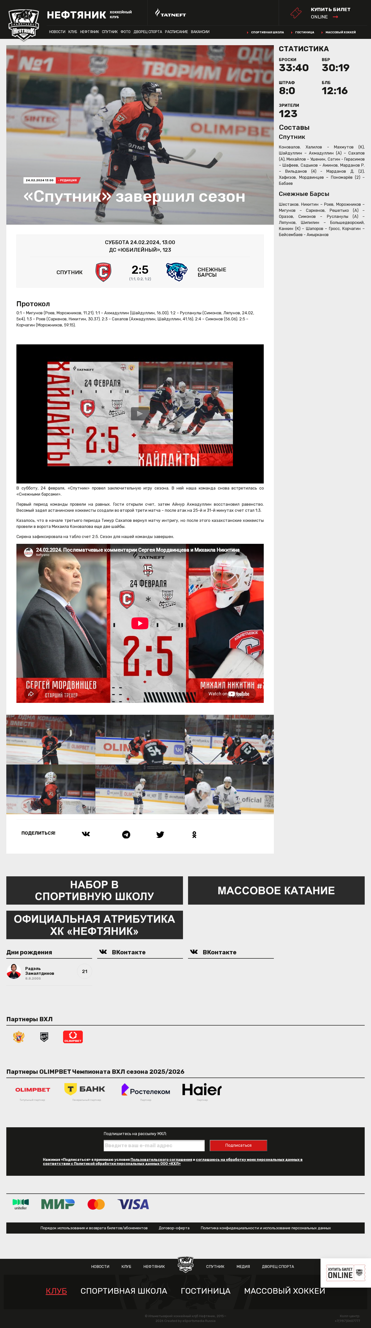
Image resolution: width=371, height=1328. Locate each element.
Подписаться (238, 1145)
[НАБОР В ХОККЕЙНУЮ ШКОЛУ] (94, 890)
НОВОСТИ (57, 32)
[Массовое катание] (276, 890)
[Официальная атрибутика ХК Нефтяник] (94, 924)
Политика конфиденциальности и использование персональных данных (266, 1228)
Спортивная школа (267, 32)
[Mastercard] (96, 1204)
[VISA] (133, 1204)
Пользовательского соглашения (161, 1160)
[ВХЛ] (44, 1036)
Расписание (176, 32)
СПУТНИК (110, 32)
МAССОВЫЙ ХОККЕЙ (284, 1291)
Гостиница (304, 32)
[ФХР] (19, 1036)
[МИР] (58, 1204)
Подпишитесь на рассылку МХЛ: (135, 1133)
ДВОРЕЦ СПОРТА (148, 32)
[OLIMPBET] (73, 1036)
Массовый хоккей (341, 32)
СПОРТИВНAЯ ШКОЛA (124, 1291)
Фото (125, 32)
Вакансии (200, 32)
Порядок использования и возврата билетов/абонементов (94, 1228)
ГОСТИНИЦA (205, 1291)
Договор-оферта (174, 1228)
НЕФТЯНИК (89, 32)
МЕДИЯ (243, 1266)
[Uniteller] (21, 1204)
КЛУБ (72, 32)
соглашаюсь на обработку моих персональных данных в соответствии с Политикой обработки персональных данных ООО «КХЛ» (173, 1162)
